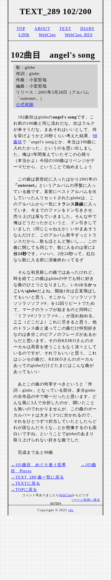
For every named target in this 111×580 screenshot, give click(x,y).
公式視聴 (25, 104)
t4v (71, 510)
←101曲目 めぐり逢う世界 (38, 465)
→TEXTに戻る (25, 483)
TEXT (65, 28)
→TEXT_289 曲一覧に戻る (37, 477)
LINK (24, 35)
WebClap (47, 35)
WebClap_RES (79, 35)
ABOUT (42, 28)
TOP (21, 28)
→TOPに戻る (24, 489)
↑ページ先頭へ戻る (86, 500)
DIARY (87, 28)
